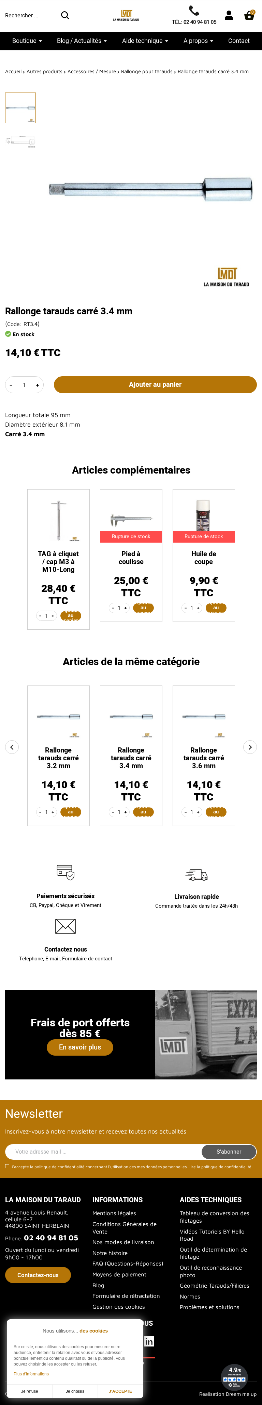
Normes (190, 1296)
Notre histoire (110, 1253)
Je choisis (75, 1391)
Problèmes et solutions (209, 1307)
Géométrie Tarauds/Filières (214, 1285)
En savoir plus (80, 1047)
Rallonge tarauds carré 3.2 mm (58, 758)
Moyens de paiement (119, 1274)
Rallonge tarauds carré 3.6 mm (204, 758)
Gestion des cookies (118, 1306)
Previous (12, 747)
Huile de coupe (203, 558)
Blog (98, 1285)
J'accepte (120, 1391)
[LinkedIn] (150, 1341)
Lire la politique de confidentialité (220, 1166)
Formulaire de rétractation (126, 1295)
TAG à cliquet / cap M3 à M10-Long (58, 562)
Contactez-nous (38, 1275)
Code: (14, 324)
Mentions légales (114, 1213)
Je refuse (29, 1391)
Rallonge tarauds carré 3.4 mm (131, 758)
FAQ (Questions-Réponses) (127, 1263)
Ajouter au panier (155, 385)
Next (250, 747)
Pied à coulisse (131, 558)
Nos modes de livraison (123, 1242)
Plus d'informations (31, 1374)
